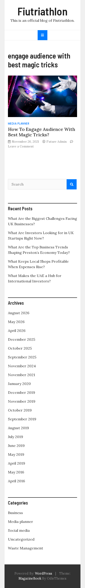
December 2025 (21, 339)
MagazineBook (30, 578)
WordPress (43, 573)
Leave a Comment (21, 146)
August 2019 (18, 428)
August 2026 (18, 313)
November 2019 (21, 401)
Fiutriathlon (42, 11)
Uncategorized (21, 539)
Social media (19, 530)
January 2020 (19, 383)
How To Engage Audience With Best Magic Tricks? (41, 131)
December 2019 (21, 392)
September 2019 (22, 419)
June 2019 (16, 445)
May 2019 (16, 454)
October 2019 (20, 410)
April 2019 (16, 463)
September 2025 (22, 357)
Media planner (18, 123)
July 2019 (15, 436)
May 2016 (16, 472)
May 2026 (16, 321)
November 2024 (22, 366)
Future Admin (56, 142)
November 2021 (21, 374)
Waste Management (25, 548)
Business (15, 512)
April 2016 (16, 481)
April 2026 (16, 330)
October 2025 (20, 348)
